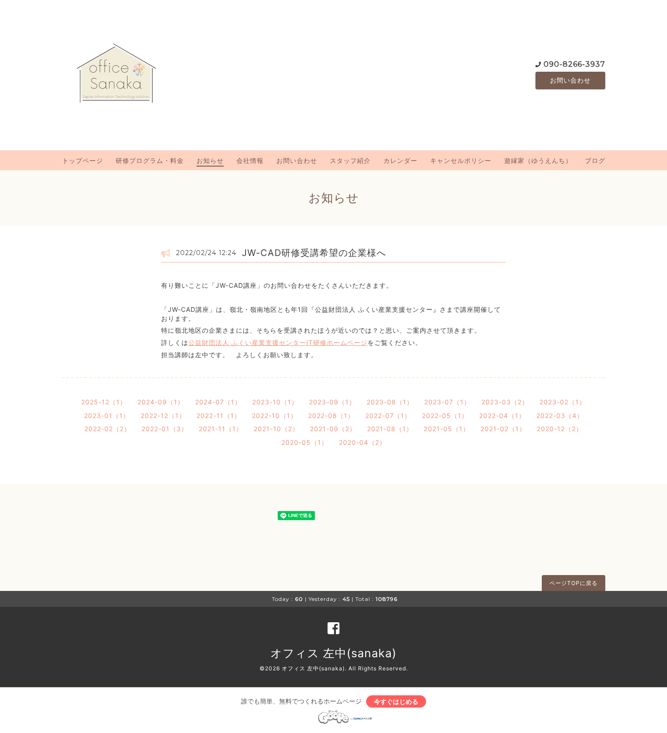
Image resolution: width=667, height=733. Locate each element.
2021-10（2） (276, 429)
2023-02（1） (562, 402)
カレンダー (400, 160)
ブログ (595, 160)
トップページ (82, 160)
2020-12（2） (560, 429)
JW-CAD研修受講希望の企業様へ (314, 252)
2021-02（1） (503, 429)
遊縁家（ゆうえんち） (538, 160)
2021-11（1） (221, 429)
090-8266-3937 (574, 64)
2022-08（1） (331, 415)
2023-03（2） (505, 402)
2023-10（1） (275, 402)
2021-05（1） (447, 429)
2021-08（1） (390, 429)
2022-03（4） (560, 415)
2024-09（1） (160, 402)
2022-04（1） (502, 415)
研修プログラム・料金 (150, 160)
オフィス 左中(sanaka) (333, 653)
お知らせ (210, 160)
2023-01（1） (107, 415)
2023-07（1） (447, 402)
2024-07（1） (218, 402)
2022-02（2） (107, 429)
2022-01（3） (165, 429)
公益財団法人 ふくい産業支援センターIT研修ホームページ (278, 342)
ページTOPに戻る (573, 583)
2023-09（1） (332, 402)
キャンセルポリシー (460, 160)
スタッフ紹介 (350, 160)
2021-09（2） (333, 429)
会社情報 (250, 160)
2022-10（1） (274, 415)
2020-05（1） (304, 442)
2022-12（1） (163, 415)
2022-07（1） (388, 415)
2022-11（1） (218, 415)
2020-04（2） (362, 442)
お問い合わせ (570, 80)
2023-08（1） (390, 402)
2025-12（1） (104, 402)
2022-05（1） (445, 415)
